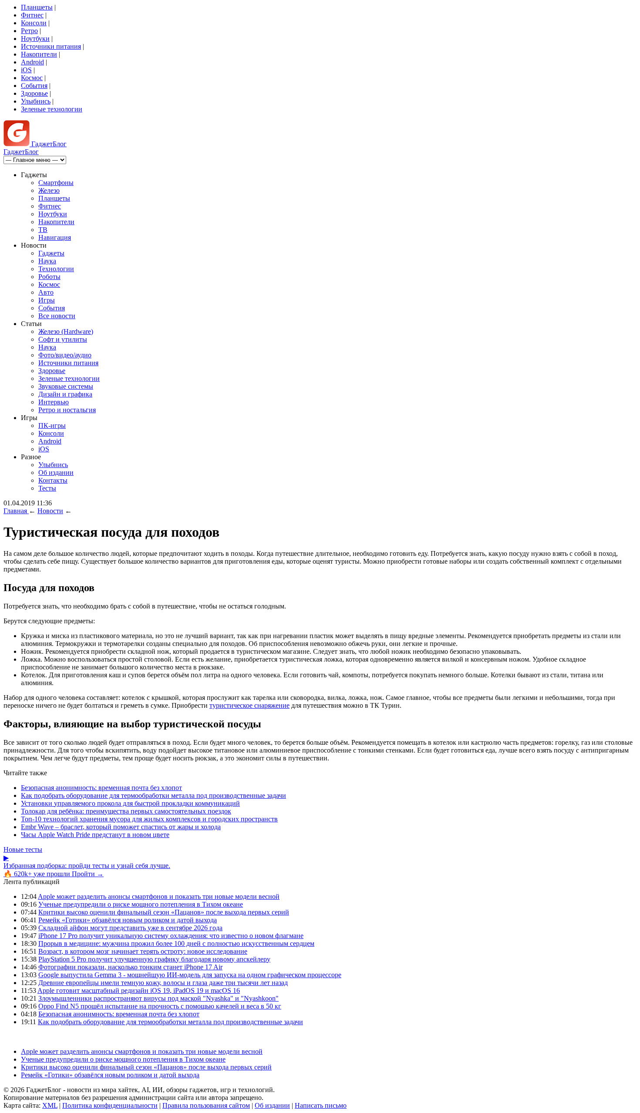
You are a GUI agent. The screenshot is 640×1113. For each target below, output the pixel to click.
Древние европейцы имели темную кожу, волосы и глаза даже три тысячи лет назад (163, 982)
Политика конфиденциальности (110, 1105)
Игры (46, 300)
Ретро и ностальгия (67, 410)
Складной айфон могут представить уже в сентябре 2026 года (130, 927)
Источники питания (51, 46)
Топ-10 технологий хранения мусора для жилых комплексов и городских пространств (149, 819)
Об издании (56, 472)
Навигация (54, 237)
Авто (46, 292)
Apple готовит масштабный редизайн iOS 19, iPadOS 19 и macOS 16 (138, 990)
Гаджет (48, 144)
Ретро (29, 30)
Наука (47, 261)
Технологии (56, 268)
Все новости (56, 315)
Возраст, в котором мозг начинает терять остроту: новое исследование (142, 951)
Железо (49, 190)
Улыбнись (36, 101)
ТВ (42, 229)
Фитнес (32, 15)
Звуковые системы (65, 386)
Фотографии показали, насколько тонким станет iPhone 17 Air (130, 967)
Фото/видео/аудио (64, 355)
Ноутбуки (35, 38)
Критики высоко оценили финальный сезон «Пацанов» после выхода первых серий (163, 912)
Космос (32, 77)
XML (49, 1105)
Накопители (39, 54)
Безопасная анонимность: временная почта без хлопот (101, 787)
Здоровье (34, 93)
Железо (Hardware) (65, 331)
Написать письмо (321, 1105)
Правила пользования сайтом (206, 1105)
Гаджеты (51, 253)
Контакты (52, 480)
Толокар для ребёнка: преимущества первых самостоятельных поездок (126, 811)
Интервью (53, 402)
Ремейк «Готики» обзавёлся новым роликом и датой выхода (127, 920)
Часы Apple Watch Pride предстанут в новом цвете (95, 834)
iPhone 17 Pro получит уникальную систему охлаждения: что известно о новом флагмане (170, 935)
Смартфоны (56, 182)
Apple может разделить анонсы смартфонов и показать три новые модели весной (159, 896)
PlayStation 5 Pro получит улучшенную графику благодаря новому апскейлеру (154, 959)
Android (32, 62)
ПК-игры (52, 425)
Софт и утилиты (62, 339)
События (34, 85)
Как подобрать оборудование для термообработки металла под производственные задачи (153, 795)
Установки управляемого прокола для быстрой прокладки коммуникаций (130, 803)
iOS (26, 70)
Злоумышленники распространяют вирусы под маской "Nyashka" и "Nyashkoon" (158, 998)
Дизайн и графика (65, 394)
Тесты (47, 488)
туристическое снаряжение (249, 705)
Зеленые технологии (51, 109)
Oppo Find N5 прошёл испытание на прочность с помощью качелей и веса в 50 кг (159, 1006)
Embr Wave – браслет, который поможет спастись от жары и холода (121, 827)
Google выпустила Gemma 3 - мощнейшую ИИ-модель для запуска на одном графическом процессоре (189, 974)
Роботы (49, 276)
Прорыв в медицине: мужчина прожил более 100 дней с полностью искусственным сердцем (176, 943)
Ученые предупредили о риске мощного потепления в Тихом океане (140, 904)
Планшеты (37, 7)
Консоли (34, 23)
